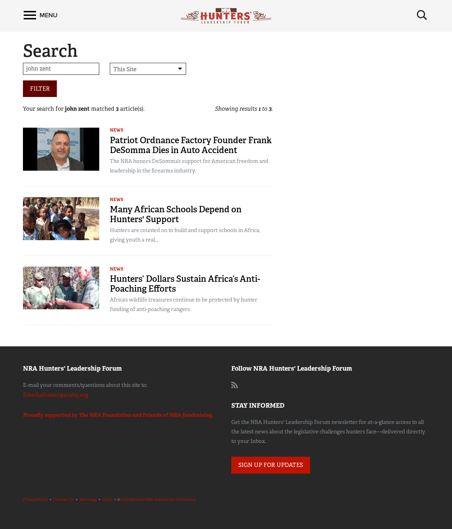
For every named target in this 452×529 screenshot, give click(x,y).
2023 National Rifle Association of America (158, 499)
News (116, 130)
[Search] (422, 15)
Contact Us (63, 499)
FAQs (107, 499)
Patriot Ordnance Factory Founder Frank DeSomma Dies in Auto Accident (191, 145)
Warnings (88, 499)
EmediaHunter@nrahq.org (55, 395)
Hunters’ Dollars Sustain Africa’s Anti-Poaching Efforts (185, 283)
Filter (40, 88)
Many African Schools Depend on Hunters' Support (176, 214)
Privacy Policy (35, 499)
